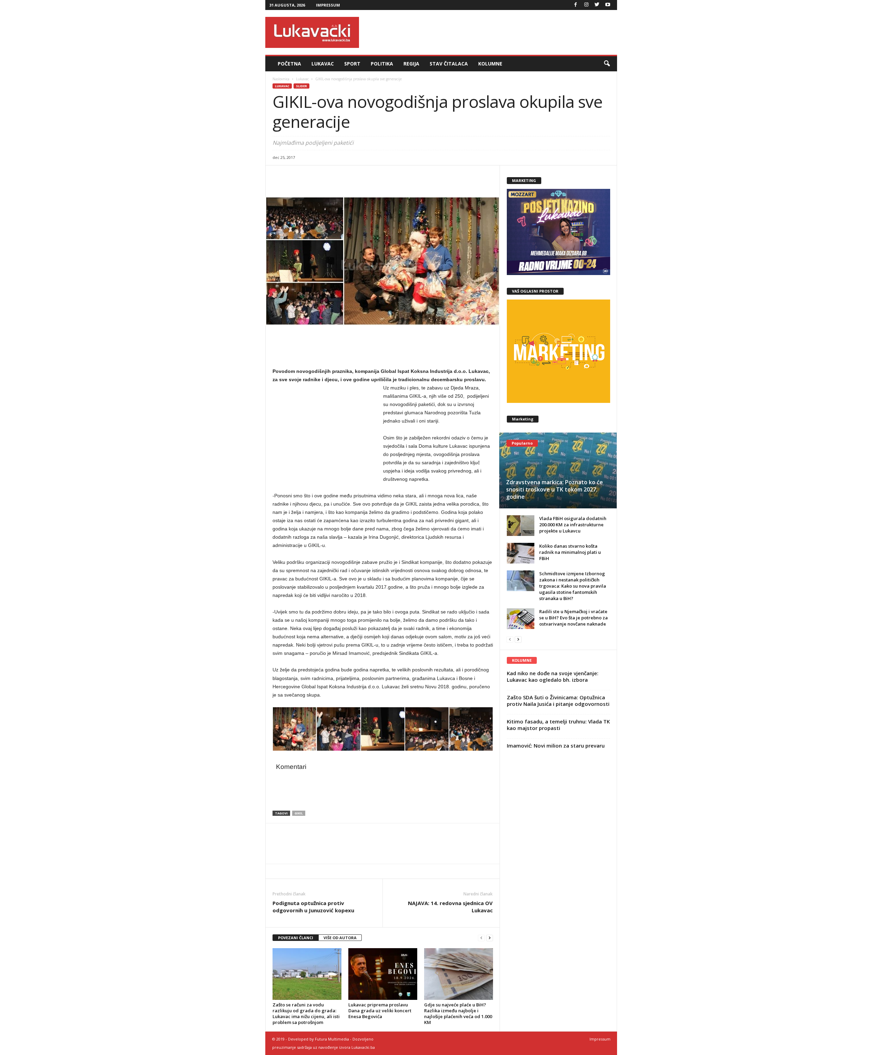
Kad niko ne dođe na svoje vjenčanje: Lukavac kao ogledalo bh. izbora (552, 676)
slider (301, 86)
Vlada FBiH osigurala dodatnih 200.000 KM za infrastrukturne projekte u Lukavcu (572, 524)
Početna (289, 63)
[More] (327, 176)
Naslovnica (281, 79)
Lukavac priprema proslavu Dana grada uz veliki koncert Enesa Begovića (379, 1011)
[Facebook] (576, 5)
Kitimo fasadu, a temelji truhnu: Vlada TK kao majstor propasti (558, 724)
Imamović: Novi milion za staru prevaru (556, 745)
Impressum (328, 5)
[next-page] (489, 938)
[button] (606, 63)
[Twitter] (597, 5)
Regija (411, 63)
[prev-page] (481, 938)
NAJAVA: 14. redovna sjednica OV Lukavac (450, 907)
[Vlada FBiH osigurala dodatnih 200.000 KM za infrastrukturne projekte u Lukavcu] (520, 525)
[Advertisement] (491, 32)
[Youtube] (608, 5)
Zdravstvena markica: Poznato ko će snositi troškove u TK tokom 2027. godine (554, 489)
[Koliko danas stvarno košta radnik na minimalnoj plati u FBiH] (520, 553)
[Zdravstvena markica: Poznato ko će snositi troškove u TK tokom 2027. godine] (558, 470)
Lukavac (322, 63)
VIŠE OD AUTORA (340, 937)
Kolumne (490, 63)
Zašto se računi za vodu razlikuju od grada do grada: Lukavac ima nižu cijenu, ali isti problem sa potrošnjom (306, 1013)
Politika (382, 63)
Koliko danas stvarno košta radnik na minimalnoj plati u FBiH (570, 552)
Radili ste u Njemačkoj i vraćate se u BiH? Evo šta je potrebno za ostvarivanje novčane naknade (573, 617)
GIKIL (299, 813)
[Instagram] (586, 5)
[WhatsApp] (311, 176)
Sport (352, 63)
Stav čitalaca (449, 63)
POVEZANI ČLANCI (295, 937)
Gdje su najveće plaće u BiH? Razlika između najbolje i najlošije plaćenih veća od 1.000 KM (458, 1013)
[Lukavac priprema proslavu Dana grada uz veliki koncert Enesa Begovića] (382, 974)
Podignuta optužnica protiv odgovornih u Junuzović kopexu (313, 907)
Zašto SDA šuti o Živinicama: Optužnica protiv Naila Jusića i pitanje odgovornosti (558, 700)
